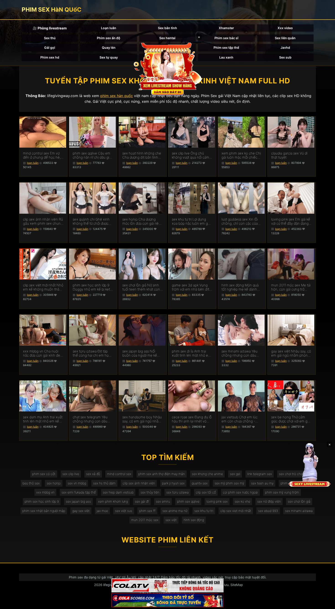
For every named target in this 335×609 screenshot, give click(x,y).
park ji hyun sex (173, 483)
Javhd (285, 47)
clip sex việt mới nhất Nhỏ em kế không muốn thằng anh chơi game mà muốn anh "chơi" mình (43, 287)
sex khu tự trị (203, 511)
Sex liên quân (285, 38)
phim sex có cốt (43, 474)
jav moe (102, 511)
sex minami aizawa (299, 511)
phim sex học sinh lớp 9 (42, 501)
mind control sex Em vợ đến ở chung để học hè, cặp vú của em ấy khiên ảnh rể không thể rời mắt (42, 155)
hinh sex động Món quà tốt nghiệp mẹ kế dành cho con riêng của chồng (241, 287)
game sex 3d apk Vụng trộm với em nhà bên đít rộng (190, 287)
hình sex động (194, 520)
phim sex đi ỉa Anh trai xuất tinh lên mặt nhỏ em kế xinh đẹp (191, 353)
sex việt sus (123, 511)
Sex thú (50, 38)
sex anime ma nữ (174, 511)
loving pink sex (217, 501)
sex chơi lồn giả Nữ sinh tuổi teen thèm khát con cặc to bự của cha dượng (141, 287)
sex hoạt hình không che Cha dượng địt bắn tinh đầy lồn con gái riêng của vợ (142, 155)
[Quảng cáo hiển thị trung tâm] (167, 68)
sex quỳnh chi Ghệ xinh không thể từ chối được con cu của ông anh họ (91, 221)
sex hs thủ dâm (104, 483)
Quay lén (109, 47)
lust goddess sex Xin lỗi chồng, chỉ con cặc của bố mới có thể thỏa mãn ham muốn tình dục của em (240, 221)
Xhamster (226, 28)
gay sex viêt (81, 511)
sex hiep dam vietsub (118, 492)
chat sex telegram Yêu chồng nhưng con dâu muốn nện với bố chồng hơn (91, 419)
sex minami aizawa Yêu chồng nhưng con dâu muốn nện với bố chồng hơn (240, 353)
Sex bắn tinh (167, 28)
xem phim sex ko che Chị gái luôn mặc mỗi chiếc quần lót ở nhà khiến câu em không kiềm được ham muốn (242, 155)
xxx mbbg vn (45, 492)
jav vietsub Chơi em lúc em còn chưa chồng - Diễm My (240, 419)
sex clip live (70, 474)
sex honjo (54, 483)
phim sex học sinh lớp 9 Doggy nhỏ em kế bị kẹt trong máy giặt (91, 287)
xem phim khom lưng (113, 501)
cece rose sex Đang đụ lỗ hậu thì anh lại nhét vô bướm (192, 419)
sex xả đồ (93, 474)
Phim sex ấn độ (108, 38)
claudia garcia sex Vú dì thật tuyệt (289, 155)
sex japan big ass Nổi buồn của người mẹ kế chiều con (139, 353)
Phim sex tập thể (226, 47)
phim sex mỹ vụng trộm (282, 492)
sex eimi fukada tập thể (79, 492)
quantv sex (200, 483)
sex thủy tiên (150, 492)
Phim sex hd (49, 57)
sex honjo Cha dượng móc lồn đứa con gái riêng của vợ (142, 221)
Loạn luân (108, 28)
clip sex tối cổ (206, 492)
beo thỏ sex (31, 483)
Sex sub (285, 57)
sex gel (235, 474)
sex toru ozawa (177, 492)
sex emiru (163, 501)
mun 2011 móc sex (144, 520)
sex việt (171, 520)
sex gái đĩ (142, 501)
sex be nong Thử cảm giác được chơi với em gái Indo (290, 419)
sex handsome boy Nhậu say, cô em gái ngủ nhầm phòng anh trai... (142, 419)
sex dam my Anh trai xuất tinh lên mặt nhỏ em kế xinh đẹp (42, 419)
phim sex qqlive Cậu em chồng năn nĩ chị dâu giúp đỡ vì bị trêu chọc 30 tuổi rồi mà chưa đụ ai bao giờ (93, 155)
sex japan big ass (78, 501)
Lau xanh (226, 57)
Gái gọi (49, 47)
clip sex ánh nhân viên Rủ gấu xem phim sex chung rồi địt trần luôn (43, 221)
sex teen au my (262, 483)
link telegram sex (259, 474)
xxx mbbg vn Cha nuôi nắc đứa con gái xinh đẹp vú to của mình (42, 353)
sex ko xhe (242, 501)
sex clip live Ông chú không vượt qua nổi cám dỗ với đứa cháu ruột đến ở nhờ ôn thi (191, 155)
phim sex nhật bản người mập (43, 511)
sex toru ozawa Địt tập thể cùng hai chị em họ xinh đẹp (91, 353)
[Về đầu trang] (325, 603)
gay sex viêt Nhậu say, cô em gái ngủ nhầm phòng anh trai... (291, 353)
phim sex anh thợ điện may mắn (161, 474)
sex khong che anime (207, 474)
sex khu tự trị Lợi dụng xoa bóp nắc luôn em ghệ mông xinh (192, 221)
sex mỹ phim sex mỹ (229, 483)
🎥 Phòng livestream (50, 28)
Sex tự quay (109, 57)
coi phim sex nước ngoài (240, 492)
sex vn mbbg (77, 483)
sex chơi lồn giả (299, 501)
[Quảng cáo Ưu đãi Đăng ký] (167, 600)
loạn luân (33, 162)
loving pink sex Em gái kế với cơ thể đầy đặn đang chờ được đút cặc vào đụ (290, 221)
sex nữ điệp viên (269, 501)
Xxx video (285, 28)
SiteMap (236, 585)
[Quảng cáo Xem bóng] (167, 585)
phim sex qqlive (188, 501)
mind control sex (119, 474)
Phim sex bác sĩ (226, 38)
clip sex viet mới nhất (235, 511)
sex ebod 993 (268, 511)
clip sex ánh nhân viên (139, 483)
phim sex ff (147, 511)
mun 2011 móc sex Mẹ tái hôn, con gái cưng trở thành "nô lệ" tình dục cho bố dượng (291, 287)
